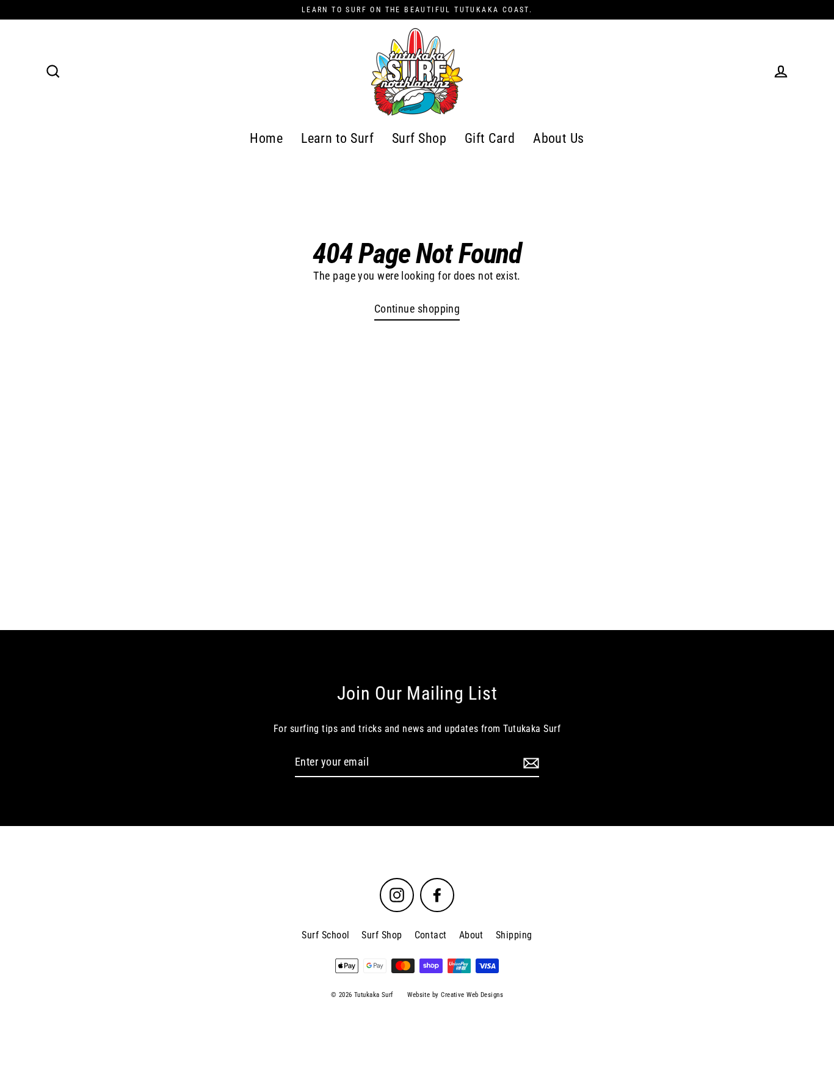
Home (266, 138)
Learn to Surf (337, 138)
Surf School (325, 935)
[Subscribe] (529, 762)
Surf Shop (419, 138)
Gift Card (490, 138)
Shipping (514, 935)
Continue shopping (417, 308)
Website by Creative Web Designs (455, 995)
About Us (558, 138)
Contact (431, 935)
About (471, 935)
